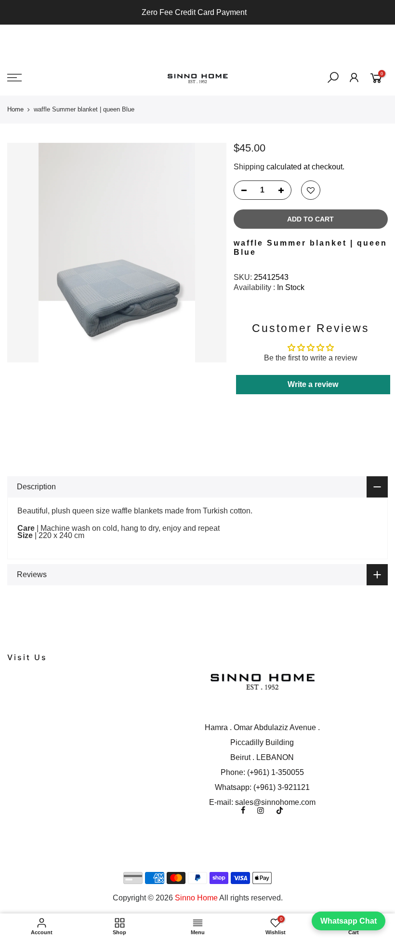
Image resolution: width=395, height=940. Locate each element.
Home (15, 109)
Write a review (313, 384)
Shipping (249, 167)
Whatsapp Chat (348, 921)
